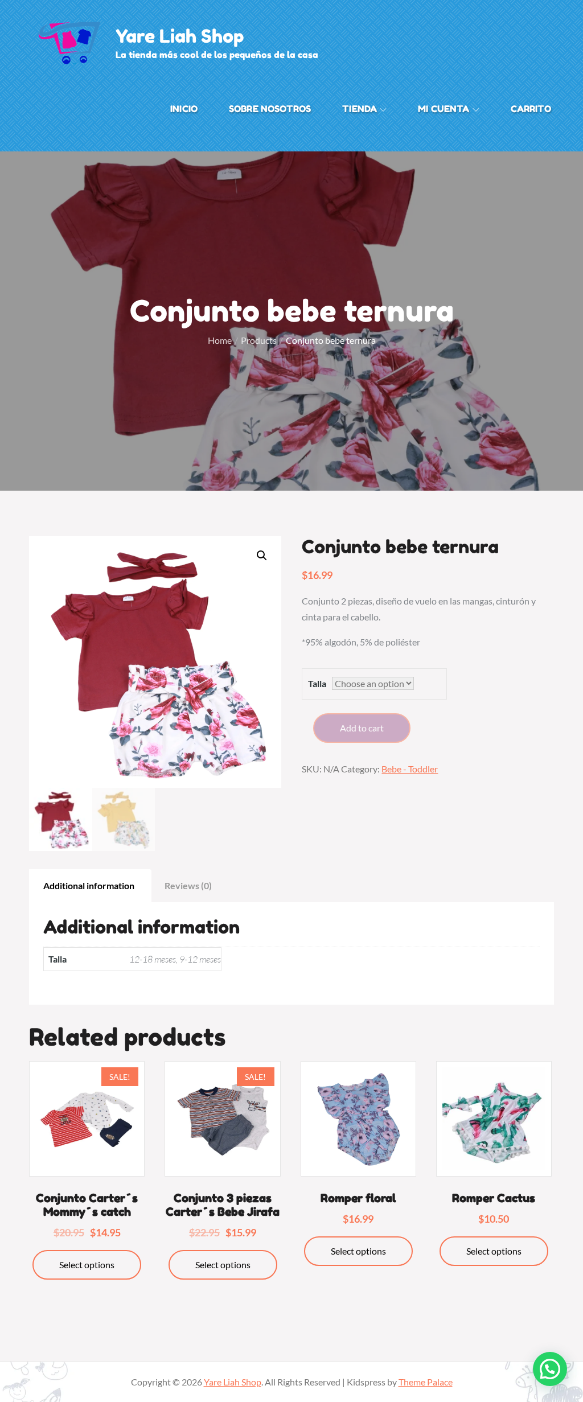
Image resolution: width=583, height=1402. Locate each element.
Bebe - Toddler (409, 768)
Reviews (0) (188, 885)
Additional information (88, 885)
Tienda (359, 108)
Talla (317, 683)
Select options (86, 1264)
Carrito (531, 108)
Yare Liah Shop (180, 36)
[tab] (88, 885)
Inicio (184, 108)
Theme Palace (426, 1381)
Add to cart (362, 727)
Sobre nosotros (270, 108)
